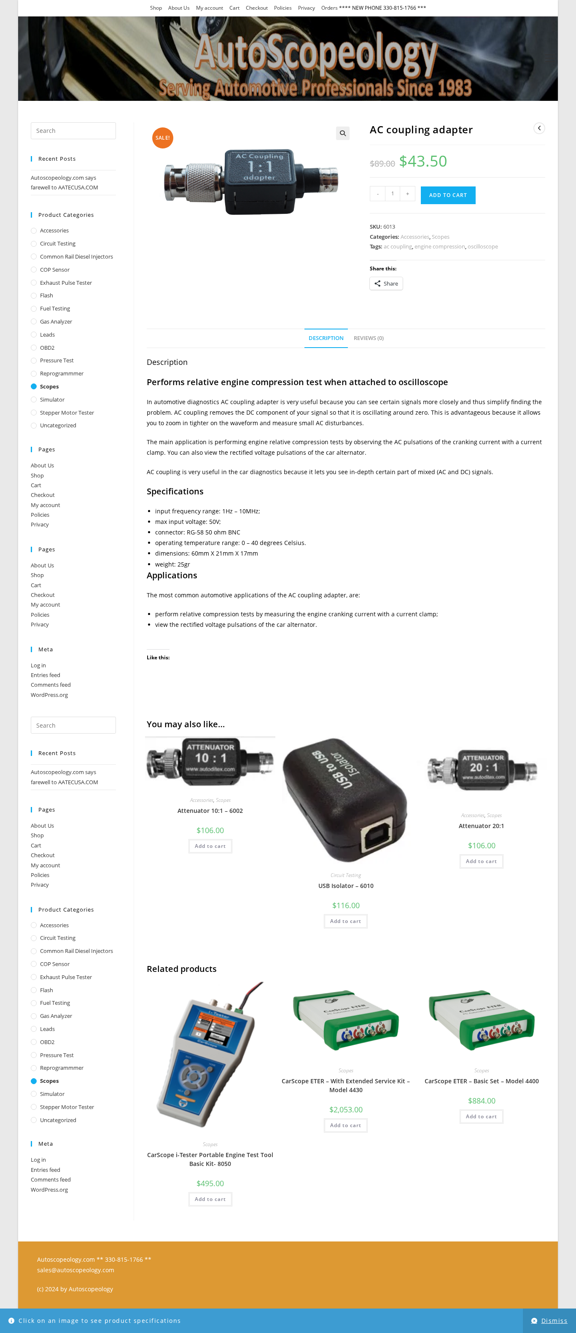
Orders (329, 7)
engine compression (440, 246)
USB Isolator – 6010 (346, 886)
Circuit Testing (346, 875)
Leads (47, 334)
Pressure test (57, 360)
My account (209, 7)
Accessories (415, 236)
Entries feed (45, 675)
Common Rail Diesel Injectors (76, 256)
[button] (343, 133)
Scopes (440, 236)
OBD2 (47, 347)
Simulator (52, 399)
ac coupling (398, 246)
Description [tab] (326, 338)
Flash (46, 295)
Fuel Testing (55, 308)
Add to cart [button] (210, 846)
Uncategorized (58, 425)
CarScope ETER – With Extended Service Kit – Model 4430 (346, 1085)
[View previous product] (539, 128)
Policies (283, 7)
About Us (179, 7)
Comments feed (51, 684)
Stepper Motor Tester (67, 412)
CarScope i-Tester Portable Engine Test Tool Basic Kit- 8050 (210, 1159)
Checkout (257, 7)
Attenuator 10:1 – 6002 (210, 811)
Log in (38, 665)
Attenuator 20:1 (481, 826)
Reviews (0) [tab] (369, 338)
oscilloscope (483, 246)
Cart (234, 7)
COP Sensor (55, 269)
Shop (156, 7)
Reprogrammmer (61, 373)
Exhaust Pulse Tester (66, 282)
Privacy (306, 7)
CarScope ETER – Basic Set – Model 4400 (482, 1081)
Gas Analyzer (56, 321)
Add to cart (448, 195)
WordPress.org (49, 695)
